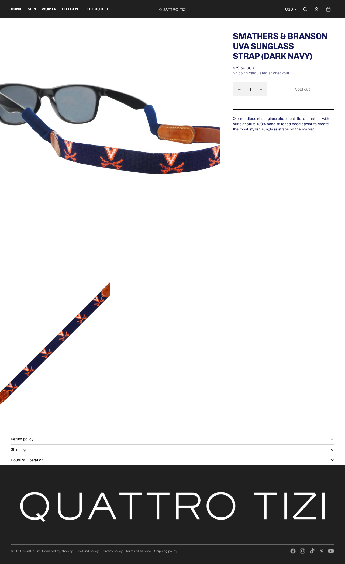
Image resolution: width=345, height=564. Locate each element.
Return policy (22, 439)
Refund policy (88, 551)
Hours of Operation (27, 460)
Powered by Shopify (57, 551)
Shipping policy (165, 551)
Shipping (18, 449)
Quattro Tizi (32, 551)
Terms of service (138, 551)
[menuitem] (16, 9)
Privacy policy (112, 551)
